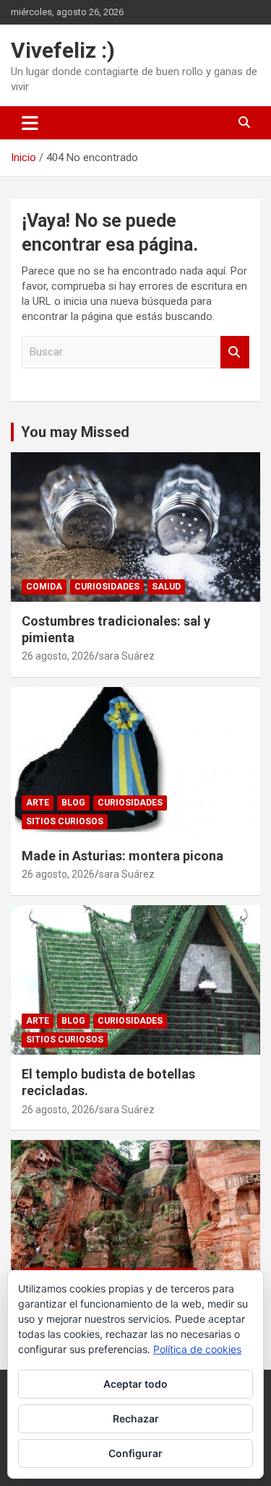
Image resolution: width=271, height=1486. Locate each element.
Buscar (234, 352)
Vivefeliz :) (63, 50)
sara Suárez (127, 656)
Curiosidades (106, 587)
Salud (166, 587)
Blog (73, 803)
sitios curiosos (64, 821)
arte (37, 803)
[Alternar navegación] (30, 122)
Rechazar (136, 1418)
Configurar (135, 1453)
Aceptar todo (135, 1384)
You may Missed (75, 432)
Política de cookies (197, 1349)
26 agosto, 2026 (58, 656)
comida (44, 587)
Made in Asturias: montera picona (122, 855)
